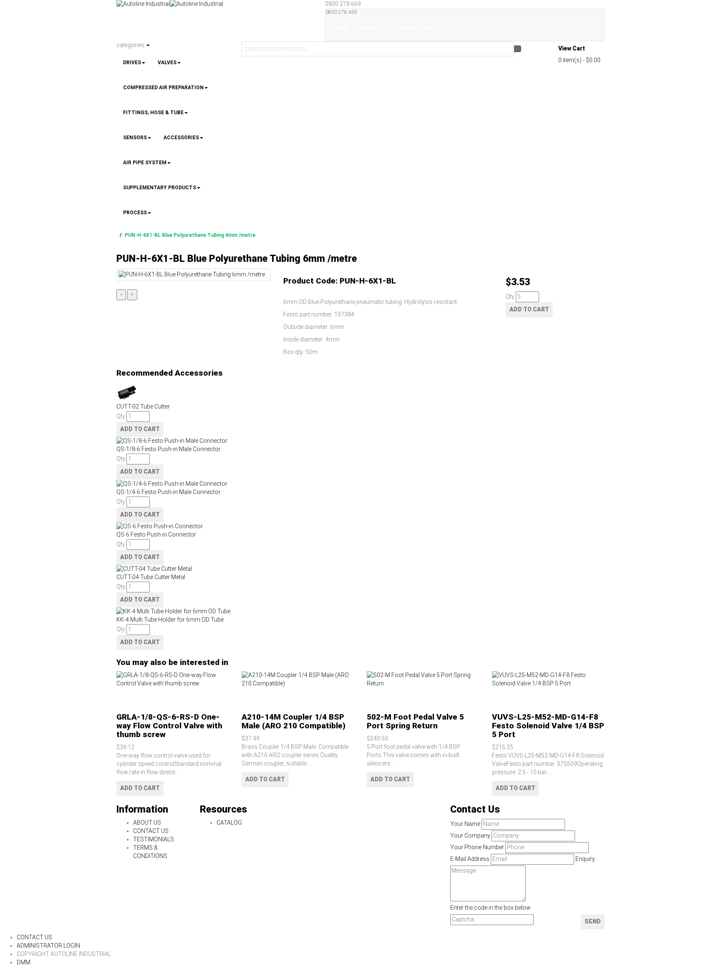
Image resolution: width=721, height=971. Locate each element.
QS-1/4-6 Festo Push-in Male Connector (168, 492)
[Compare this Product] (120, 700)
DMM (23, 962)
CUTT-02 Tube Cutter (143, 406)
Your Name (465, 823)
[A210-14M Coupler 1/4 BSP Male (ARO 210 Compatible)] (298, 679)
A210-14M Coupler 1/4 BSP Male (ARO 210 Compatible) (293, 721)
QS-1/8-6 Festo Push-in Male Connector (168, 449)
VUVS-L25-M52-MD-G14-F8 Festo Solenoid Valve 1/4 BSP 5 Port (548, 725)
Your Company (470, 835)
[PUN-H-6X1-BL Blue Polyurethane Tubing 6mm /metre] (193, 274)
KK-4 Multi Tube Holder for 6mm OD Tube (170, 619)
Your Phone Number (477, 847)
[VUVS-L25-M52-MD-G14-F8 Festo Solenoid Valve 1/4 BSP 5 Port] (548, 679)
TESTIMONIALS (153, 839)
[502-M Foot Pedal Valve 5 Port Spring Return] (423, 679)
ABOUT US (147, 822)
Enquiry (585, 859)
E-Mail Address (469, 859)
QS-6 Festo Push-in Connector (156, 534)
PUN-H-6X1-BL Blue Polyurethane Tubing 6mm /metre (190, 235)
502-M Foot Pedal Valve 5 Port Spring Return (415, 721)
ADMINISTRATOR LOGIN (48, 945)
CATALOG (229, 822)
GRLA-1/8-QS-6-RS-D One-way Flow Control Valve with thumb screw (169, 725)
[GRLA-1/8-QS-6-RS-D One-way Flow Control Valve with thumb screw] (172, 679)
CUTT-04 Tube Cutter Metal (150, 577)
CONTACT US (151, 831)
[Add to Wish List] (120, 692)
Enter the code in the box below (490, 907)
